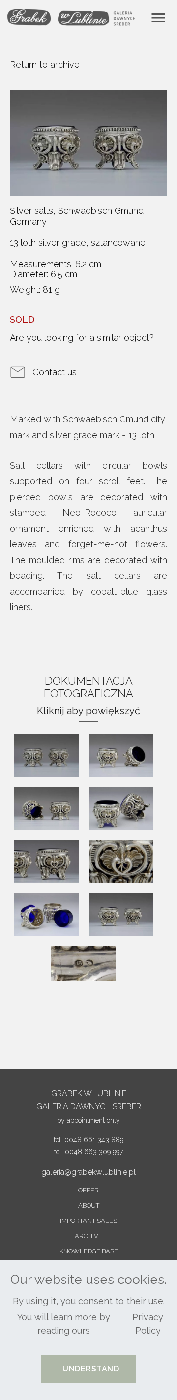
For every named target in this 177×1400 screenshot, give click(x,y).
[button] (88, 1369)
